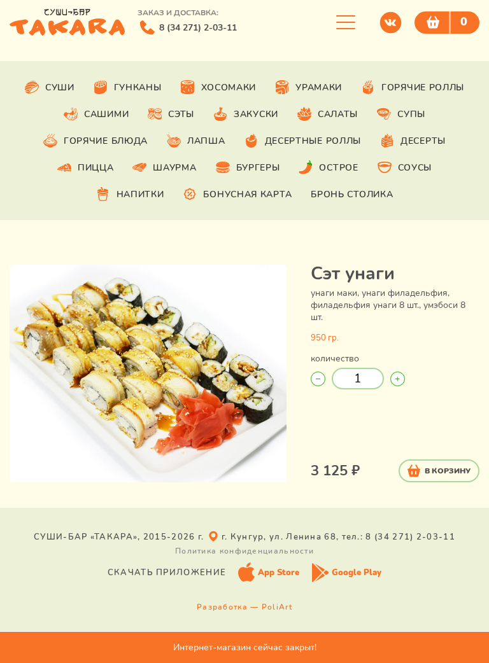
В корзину (448, 471)
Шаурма (174, 168)
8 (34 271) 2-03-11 (198, 28)
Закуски (256, 114)
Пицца (96, 168)
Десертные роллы (313, 141)
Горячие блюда (106, 141)
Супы (411, 114)
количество (335, 359)
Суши (59, 87)
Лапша (206, 141)
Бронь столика (352, 194)
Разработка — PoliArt (244, 607)
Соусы (415, 168)
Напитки (140, 194)
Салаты (338, 114)
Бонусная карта (247, 194)
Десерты (423, 141)
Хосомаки (229, 87)
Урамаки (318, 87)
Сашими (106, 114)
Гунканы (138, 87)
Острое (338, 168)
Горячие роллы (422, 87)
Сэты (181, 114)
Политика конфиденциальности (244, 551)
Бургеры (258, 168)
